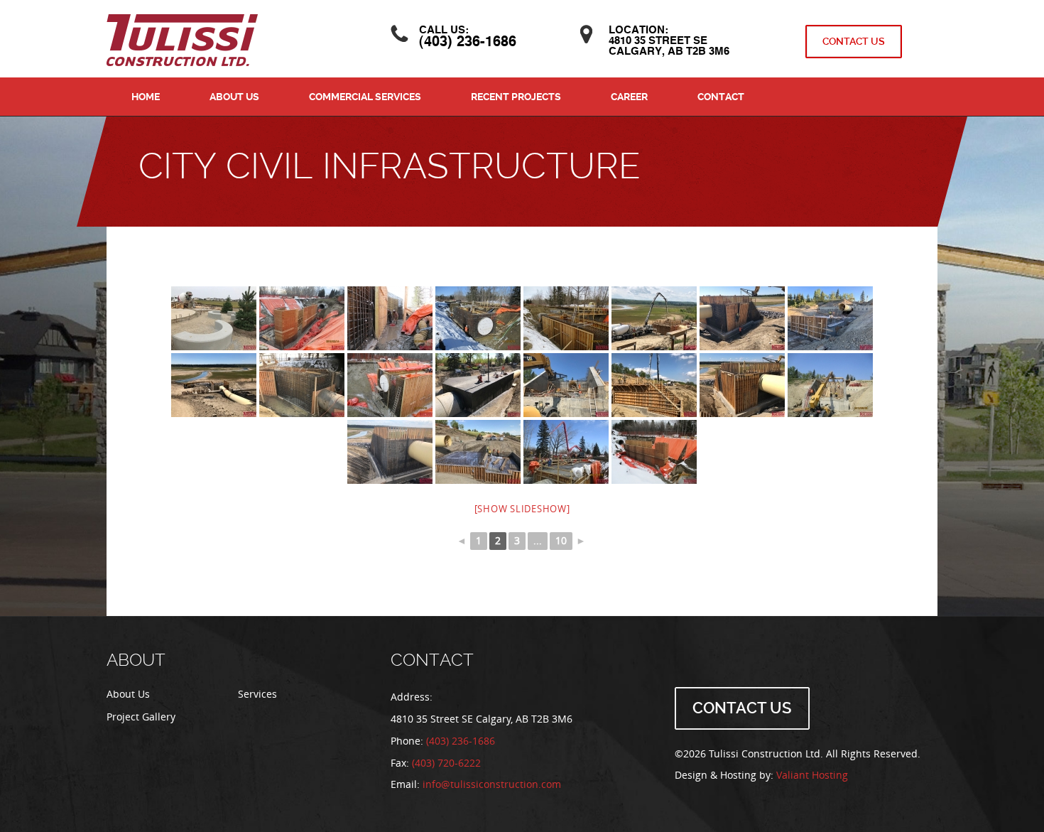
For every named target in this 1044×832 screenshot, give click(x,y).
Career (629, 96)
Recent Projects (516, 96)
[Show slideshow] (522, 509)
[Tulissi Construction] (182, 39)
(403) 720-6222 (446, 763)
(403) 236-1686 (467, 43)
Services (257, 694)
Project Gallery (141, 717)
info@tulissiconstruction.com (492, 785)
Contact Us (853, 41)
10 (561, 541)
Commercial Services (365, 96)
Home (145, 96)
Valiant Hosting (812, 775)
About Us (234, 96)
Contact (720, 96)
